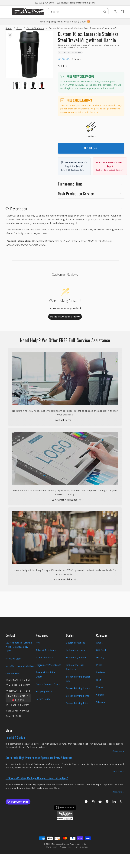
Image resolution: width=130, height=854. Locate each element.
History (100, 657)
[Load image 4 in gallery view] (41, 85)
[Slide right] (49, 85)
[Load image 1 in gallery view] (16, 85)
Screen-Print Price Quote (45, 674)
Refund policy (51, 847)
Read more (82, 47)
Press (99, 664)
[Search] (104, 11)
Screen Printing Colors (78, 688)
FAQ (38, 642)
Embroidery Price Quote (48, 664)
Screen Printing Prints (78, 703)
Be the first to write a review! (65, 316)
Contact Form (63, 419)
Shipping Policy (44, 691)
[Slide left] (9, 85)
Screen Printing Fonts (77, 695)
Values (99, 687)
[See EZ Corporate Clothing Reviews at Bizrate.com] (65, 819)
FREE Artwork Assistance (63, 499)
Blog (98, 679)
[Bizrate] (125, 852)
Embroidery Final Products (75, 667)
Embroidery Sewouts (77, 657)
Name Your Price (63, 579)
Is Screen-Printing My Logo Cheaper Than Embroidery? (37, 778)
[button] (7, 11)
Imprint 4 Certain (16, 737)
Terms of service (81, 847)
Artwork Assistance (46, 650)
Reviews (100, 672)
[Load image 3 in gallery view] (33, 85)
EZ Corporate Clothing (60, 844)
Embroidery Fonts (75, 650)
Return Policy (43, 698)
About (99, 642)
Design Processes (75, 642)
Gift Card (101, 650)
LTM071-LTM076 (73, 52)
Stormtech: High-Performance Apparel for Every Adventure (39, 757)
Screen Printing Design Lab (78, 678)
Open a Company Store (48, 684)
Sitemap (100, 702)
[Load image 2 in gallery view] (25, 85)
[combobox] (78, 11)
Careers (100, 694)
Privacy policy (66, 847)
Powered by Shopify (78, 844)
